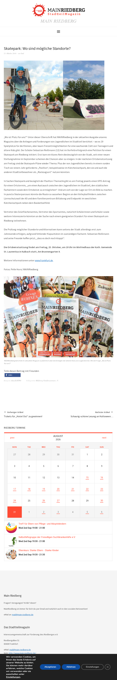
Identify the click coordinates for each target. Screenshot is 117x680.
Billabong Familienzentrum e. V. (47, 380)
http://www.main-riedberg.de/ (22, 653)
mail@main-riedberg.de (22, 614)
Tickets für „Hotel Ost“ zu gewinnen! (23, 414)
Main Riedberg (59, 21)
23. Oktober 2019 (10, 53)
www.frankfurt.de (44, 260)
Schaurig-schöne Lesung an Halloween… (92, 414)
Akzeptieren (50, 666)
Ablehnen (71, 666)
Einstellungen (13, 677)
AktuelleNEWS (16, 380)
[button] (13, 375)
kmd (22, 53)
